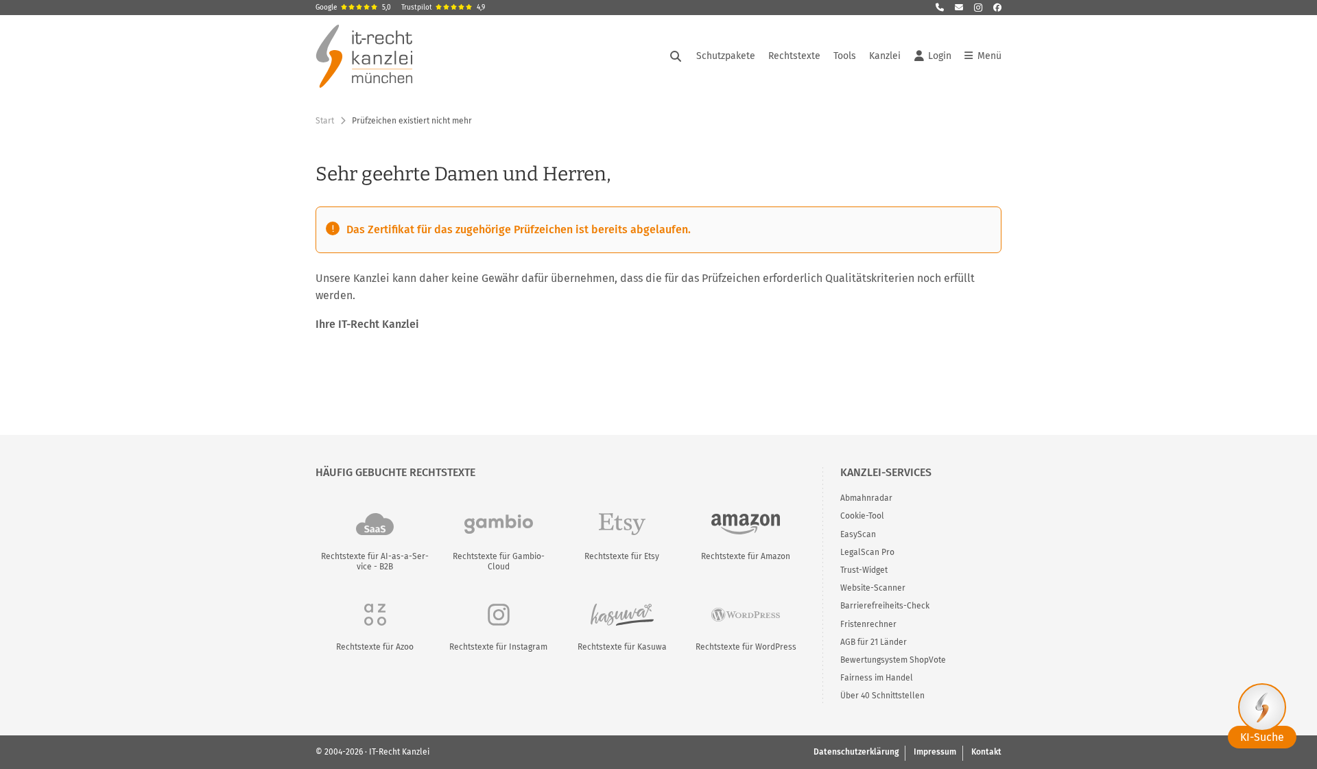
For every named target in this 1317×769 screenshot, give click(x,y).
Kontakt (986, 752)
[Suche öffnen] (675, 56)
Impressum (935, 752)
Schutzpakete (725, 56)
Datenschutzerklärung (856, 752)
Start (325, 121)
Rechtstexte (794, 56)
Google (353, 7)
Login (939, 56)
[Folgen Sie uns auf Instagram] (978, 7)
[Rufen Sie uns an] (940, 7)
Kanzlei (885, 56)
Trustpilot (443, 7)
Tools (844, 56)
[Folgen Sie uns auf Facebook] (997, 7)
